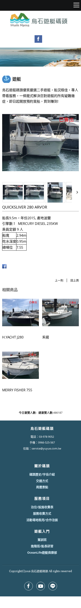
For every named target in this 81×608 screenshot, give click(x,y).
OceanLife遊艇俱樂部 (42, 552)
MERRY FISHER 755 (17, 390)
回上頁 (74, 280)
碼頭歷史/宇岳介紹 (42, 474)
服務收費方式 (42, 513)
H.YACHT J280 (13, 337)
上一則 (59, 280)
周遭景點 (42, 487)
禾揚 (45, 337)
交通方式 (42, 481)
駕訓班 (42, 540)
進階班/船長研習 (42, 546)
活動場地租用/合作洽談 (42, 520)
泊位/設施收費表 (42, 507)
